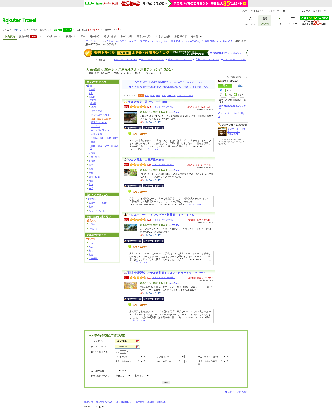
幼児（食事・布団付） (208, 357)
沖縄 (91, 188)
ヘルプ (244, 11)
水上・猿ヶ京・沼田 (101, 130)
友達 (91, 254)
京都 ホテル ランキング (207, 59)
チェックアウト (99, 346)
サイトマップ (272, 11)
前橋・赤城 (96, 110)
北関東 (92, 97)
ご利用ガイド (257, 11)
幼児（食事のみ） (123, 361)
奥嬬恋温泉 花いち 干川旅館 (147, 101)
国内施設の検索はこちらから (232, 106)
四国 (91, 180)
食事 (158, 95)
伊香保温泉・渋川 (100, 114)
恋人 (91, 250)
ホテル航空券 (234, 95)
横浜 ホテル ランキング (180, 59)
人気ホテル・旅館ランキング (121, 41)
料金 (101, 375)
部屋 (152, 95)
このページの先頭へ (238, 392)
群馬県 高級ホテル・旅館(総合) (217, 41)
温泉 (91, 206)
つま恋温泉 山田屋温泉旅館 (146, 159)
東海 (91, 169)
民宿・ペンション (98, 210)
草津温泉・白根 (99, 122)
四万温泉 (95, 126)
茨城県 (93, 100)
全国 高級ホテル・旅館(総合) (152, 41)
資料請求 (161, 402)
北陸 (91, 165)
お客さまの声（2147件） (163, 277)
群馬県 (93, 107)
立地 (147, 95)
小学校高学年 (121, 357)
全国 (89, 85)
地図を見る (174, 112)
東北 (91, 93)
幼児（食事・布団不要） (207, 363)
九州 (91, 184)
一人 (91, 242)
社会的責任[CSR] (124, 402)
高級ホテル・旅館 (98, 202)
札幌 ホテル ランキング (125, 59)
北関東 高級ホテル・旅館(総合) (184, 41)
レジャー (93, 224)
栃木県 (93, 103)
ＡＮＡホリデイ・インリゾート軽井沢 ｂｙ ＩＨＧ (161, 214)
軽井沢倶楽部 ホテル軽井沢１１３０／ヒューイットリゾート (167, 272)
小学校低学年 (163, 357)
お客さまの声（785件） (163, 219)
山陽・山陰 (94, 176)
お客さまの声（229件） (163, 164)
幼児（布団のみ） (165, 361)
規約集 (150, 402)
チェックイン (97, 340)
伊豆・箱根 (94, 157)
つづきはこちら (151, 149)
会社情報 (88, 402)
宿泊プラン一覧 (134, 127)
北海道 (92, 89)
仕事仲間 (93, 258)
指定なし (91, 199)
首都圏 (92, 153)
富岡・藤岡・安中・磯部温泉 (104, 147)
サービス (171, 95)
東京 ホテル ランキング (152, 59)
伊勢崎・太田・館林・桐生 (104, 138)
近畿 (91, 173)
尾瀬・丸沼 (96, 134)
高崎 (93, 142)
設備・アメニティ (185, 95)
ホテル (229, 91)
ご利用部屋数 (97, 370)
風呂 (164, 95)
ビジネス (93, 229)
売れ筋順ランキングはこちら (227, 52)
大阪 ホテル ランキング (234, 59)
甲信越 (92, 161)
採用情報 (140, 402)
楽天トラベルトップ (94, 41)
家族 (91, 246)
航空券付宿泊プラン (153, 127)
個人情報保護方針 (104, 402)
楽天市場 (306, 11)
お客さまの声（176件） (163, 106)
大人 (117, 352)
